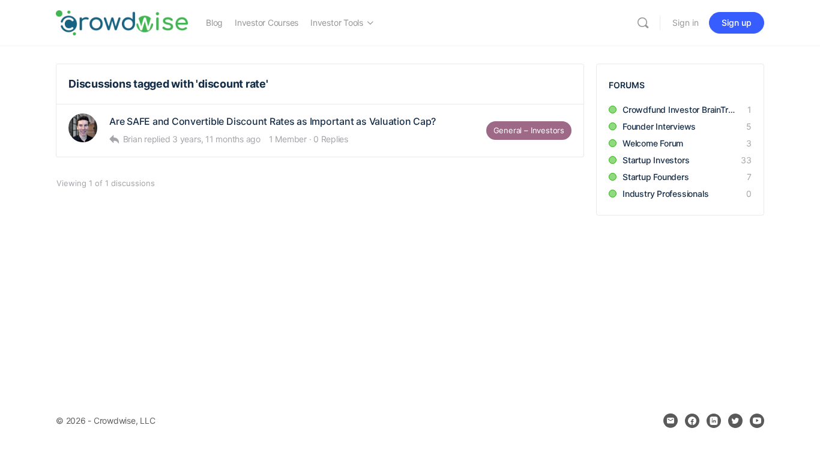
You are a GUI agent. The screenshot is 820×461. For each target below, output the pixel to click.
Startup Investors (656, 160)
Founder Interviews (659, 126)
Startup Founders (656, 177)
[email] (670, 421)
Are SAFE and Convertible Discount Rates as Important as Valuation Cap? (272, 121)
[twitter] (735, 421)
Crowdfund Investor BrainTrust (679, 109)
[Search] (643, 23)
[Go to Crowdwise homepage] (122, 22)
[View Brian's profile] (82, 127)
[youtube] (757, 421)
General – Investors (528, 130)
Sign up (737, 22)
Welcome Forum (653, 143)
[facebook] (692, 421)
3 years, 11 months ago (216, 139)
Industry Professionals (665, 193)
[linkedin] (714, 421)
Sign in (685, 22)
